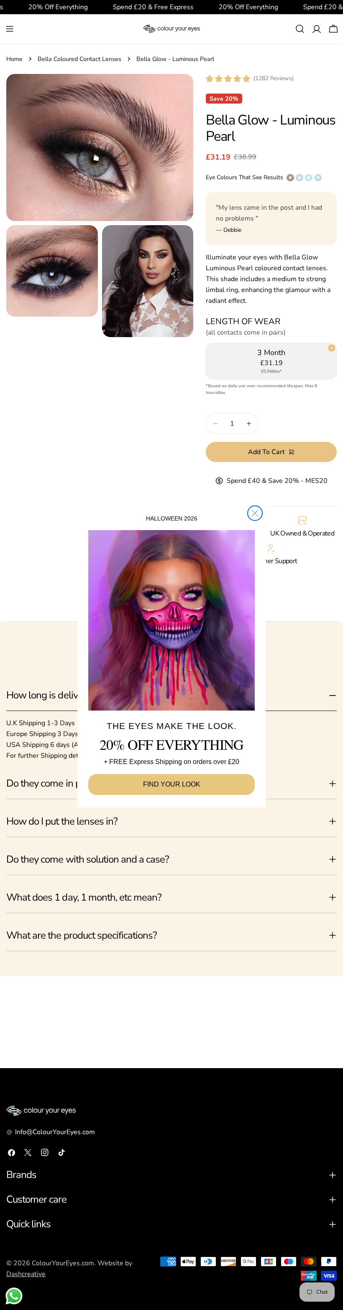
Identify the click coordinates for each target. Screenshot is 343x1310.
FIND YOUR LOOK (171, 784)
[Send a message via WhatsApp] (14, 1296)
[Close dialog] (255, 513)
